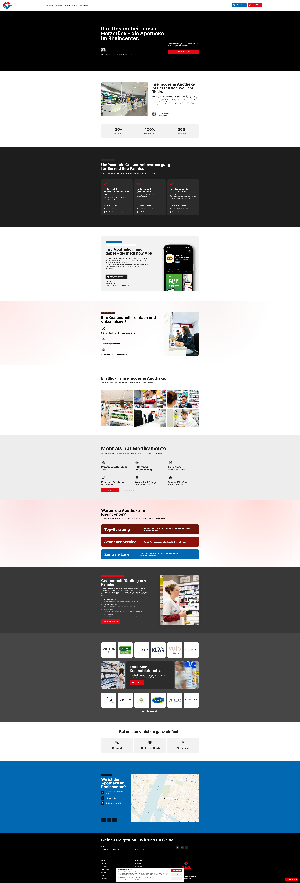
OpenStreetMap (187, 821)
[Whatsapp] (114, 820)
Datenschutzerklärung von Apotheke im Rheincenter (130, 879)
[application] (165, 798)
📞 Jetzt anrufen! (291, 879)
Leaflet (180, 821)
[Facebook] (109, 820)
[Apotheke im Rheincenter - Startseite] (7, 5)
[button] (165, 798)
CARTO (196, 821)
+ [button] (132, 775)
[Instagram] (103, 820)
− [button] (132, 777)
